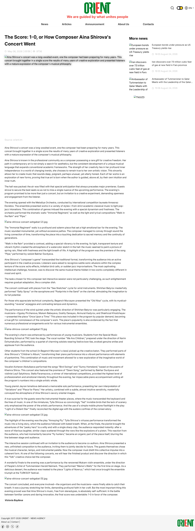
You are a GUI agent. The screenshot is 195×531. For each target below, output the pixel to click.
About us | (6, 522)
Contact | (15, 522)
